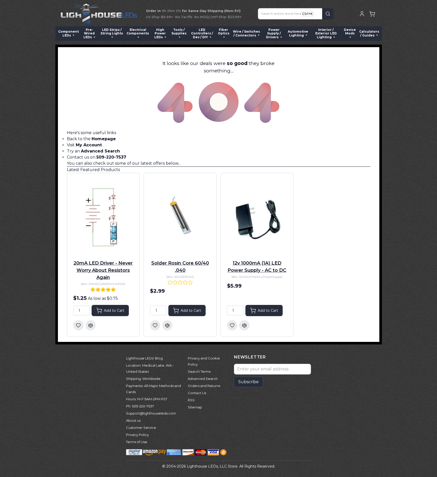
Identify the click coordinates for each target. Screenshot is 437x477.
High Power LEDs (160, 33)
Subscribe (248, 381)
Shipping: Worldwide (143, 379)
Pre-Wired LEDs (89, 33)
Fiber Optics (223, 31)
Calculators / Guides (369, 33)
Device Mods (350, 31)
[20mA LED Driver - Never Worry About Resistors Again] (103, 216)
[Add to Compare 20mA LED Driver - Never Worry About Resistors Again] (90, 325)
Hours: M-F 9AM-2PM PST (146, 399)
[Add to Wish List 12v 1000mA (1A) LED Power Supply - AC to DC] (232, 325)
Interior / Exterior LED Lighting (326, 33)
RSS (191, 400)
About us (133, 420)
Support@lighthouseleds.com (151, 413)
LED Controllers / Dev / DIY (202, 33)
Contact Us (197, 393)
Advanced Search (203, 379)
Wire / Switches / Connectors (246, 33)
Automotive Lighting (298, 33)
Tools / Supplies (178, 31)
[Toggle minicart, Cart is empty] (372, 13)
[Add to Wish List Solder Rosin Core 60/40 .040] (155, 325)
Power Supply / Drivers (273, 33)
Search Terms (199, 371)
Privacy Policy (137, 435)
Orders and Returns (204, 386)
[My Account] (362, 13)
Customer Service (141, 428)
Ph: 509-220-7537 (140, 406)
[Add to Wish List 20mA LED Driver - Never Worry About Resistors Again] (78, 325)
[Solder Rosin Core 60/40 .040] (180, 216)
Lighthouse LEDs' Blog (144, 358)
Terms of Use (136, 442)
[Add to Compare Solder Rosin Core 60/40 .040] (167, 325)
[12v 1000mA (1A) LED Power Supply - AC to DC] (257, 216)
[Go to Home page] (98, 14)
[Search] (327, 13)
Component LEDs (68, 33)
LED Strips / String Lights (112, 31)
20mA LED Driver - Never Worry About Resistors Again (103, 270)
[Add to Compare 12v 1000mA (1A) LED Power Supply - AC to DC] (244, 325)
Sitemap (195, 407)
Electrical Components (138, 31)
